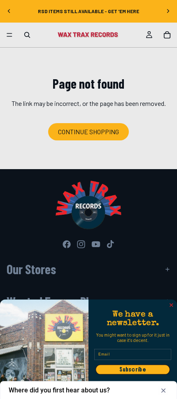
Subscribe (132, 369)
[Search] (27, 35)
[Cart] (167, 35)
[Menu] (9, 34)
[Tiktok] (110, 244)
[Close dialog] (171, 305)
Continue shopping (88, 131)
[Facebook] (67, 244)
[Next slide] (168, 11)
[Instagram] (81, 244)
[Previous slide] (9, 11)
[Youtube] (96, 244)
